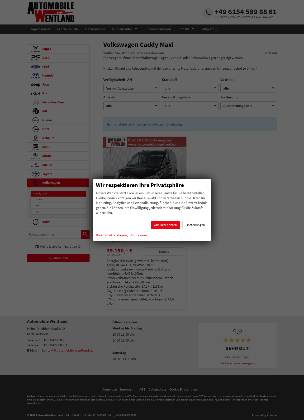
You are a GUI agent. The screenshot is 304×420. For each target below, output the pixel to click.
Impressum (139, 235)
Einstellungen (195, 225)
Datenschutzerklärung (112, 235)
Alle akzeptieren (165, 225)
